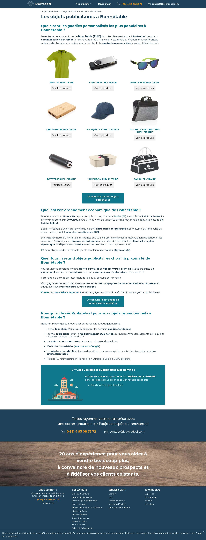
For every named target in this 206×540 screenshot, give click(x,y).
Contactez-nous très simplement (61, 292)
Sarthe (84, 11)
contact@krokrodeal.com (165, 4)
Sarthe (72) (120, 216)
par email (49, 503)
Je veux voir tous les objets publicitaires (103, 198)
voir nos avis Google (87, 346)
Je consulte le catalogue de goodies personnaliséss (103, 301)
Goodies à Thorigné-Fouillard (107, 385)
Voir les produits (61, 88)
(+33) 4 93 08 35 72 (131, 4)
